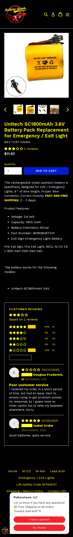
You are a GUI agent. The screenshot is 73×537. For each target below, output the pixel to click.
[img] (31, 370)
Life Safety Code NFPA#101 (36, 484)
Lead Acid (57, 471)
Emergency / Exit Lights (36, 478)
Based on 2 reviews (23, 319)
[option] (18, 109)
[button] (14, 149)
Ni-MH (40, 471)
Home (12, 471)
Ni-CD (26, 471)
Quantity (9, 164)
